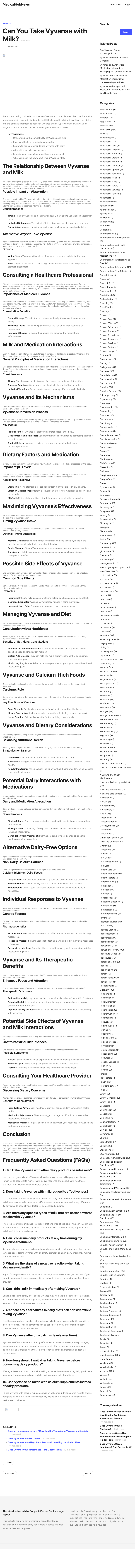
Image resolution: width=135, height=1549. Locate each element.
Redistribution (107, 1025)
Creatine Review (108, 391)
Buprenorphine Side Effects (113, 271)
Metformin (105, 703)
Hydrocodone (106, 575)
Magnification (106, 679)
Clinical (103, 315)
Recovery (104, 1021)
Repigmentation (108, 1050)
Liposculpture (106, 651)
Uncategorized (107, 1355)
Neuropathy (106, 805)
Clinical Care (106, 319)
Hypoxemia (105, 587)
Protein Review (107, 977)
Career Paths (106, 287)
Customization (107, 407)
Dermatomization (108, 443)
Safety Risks (106, 1102)
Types (103, 1347)
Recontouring (106, 1017)
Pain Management (109, 861)
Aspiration (105, 217)
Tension (104, 1291)
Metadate (104, 699)
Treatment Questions (110, 1331)
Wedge (103, 1375)
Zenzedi (104, 1391)
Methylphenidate (108, 715)
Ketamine (104, 635)
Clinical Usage (107, 351)
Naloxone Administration (112, 763)
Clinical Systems (108, 347)
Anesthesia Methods (110, 165)
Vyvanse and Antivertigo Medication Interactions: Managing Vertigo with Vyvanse (115, 68)
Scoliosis (104, 1114)
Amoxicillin (105, 129)
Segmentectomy (108, 1122)
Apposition (105, 205)
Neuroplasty (106, 809)
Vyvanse (7, 23)
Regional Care (107, 1037)
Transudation (106, 1327)
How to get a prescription (112, 567)
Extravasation (106, 519)
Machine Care (107, 671)
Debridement (106, 419)
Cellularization (107, 299)
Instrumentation (108, 615)
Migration (104, 735)
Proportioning (107, 969)
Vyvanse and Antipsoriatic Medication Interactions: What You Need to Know (115, 89)
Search (104, 24)
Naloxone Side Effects (111, 793)
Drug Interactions (108, 475)
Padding (104, 853)
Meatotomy (105, 691)
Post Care (105, 925)
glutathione (105, 551)
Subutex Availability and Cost (114, 1263)
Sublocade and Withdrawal (113, 1188)
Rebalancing (106, 993)
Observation (106, 817)
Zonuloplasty (106, 1395)
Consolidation (107, 375)
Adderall (104, 117)
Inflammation (106, 607)
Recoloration (106, 1005)
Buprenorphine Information (113, 267)
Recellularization (108, 1001)
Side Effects (106, 1142)
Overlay (103, 845)
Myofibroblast (107, 751)
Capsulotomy (106, 275)
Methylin (104, 711)
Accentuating (106, 113)
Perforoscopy (106, 897)
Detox (103, 451)
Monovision (105, 743)
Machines (104, 675)
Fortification (106, 535)
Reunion (104, 1065)
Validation (105, 1363)
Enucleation (106, 503)
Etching (103, 515)
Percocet (104, 893)
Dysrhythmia (106, 487)
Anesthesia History (109, 161)
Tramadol (104, 1319)
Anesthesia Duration (110, 149)
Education (105, 495)
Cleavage (104, 311)
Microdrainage (107, 723)
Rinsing (103, 1073)
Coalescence (106, 359)
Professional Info (108, 961)
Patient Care (106, 869)
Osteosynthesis (107, 825)
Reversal (104, 1069)
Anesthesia (105, 141)
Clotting (104, 355)
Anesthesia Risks (108, 177)
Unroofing (105, 1359)
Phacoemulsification (110, 901)
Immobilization (107, 591)
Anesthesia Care (108, 145)
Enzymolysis (106, 507)
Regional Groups (108, 1041)
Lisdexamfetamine (109, 659)
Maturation (105, 687)
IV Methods (105, 627)
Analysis (104, 133)
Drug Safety (106, 479)
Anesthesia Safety (109, 185)
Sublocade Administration (113, 1158)
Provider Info (106, 981)
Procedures (105, 957)
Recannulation (107, 997)
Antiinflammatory (108, 201)
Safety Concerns (108, 1097)
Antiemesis (105, 197)
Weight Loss (106, 1379)
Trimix (103, 1339)
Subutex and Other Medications (115, 1256)
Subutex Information (110, 1271)
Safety (103, 1094)
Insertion (104, 611)
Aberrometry (106, 109)
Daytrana (104, 415)
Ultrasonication (107, 1351)
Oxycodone (105, 849)
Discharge (105, 459)
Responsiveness (108, 1062)
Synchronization (108, 1287)
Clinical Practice (108, 331)
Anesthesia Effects (109, 153)
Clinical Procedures (109, 335)
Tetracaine (105, 1295)
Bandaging (105, 221)
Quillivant (104, 989)
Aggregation (106, 121)
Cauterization (106, 291)
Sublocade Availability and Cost (115, 1192)
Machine (104, 667)
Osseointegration (108, 821)
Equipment (105, 511)
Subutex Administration (111, 1245)
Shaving (104, 1137)
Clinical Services (108, 343)
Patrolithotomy (107, 881)
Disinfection (106, 463)
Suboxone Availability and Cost (115, 1229)
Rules (102, 1089)
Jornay (103, 631)
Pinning (103, 917)
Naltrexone (105, 797)
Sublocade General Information (115, 1199)
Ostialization (106, 833)
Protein (103, 973)
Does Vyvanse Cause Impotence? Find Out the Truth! (42, 1449)
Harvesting (105, 559)
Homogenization (108, 563)
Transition (105, 1323)
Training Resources (109, 1315)
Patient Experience (109, 873)
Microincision (106, 727)
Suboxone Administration (112, 1210)
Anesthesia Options (109, 169)
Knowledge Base (108, 639)
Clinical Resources (109, 339)
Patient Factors (107, 877)
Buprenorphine (107, 233)
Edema (103, 491)
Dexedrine (105, 455)
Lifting (103, 647)
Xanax (103, 1387)
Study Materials (107, 1154)
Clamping (104, 303)
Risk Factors (106, 1077)
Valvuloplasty (106, 1367)
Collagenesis (106, 367)
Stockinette (105, 1149)
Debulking (105, 423)
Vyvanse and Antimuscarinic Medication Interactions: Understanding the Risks (114, 79)
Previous (10, 1474)
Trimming (104, 1343)
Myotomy (104, 759)
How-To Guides (107, 571)
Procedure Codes (108, 953)
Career (103, 279)
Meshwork (105, 695)
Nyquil (103, 813)
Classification (106, 307)
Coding (103, 363)
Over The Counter (109, 841)
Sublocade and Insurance (112, 1169)
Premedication (107, 941)
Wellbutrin (105, 1383)
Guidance (104, 555)
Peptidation (105, 885)
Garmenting (106, 543)
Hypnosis (104, 579)
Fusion (103, 539)
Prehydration (106, 937)
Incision (103, 595)
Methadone (105, 707)
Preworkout (105, 945)
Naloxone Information (110, 789)
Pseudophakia (107, 985)
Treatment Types (108, 1335)
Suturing (104, 1279)
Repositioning (106, 1053)
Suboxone (105, 1206)
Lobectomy (105, 663)
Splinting (104, 1146)
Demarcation (106, 431)
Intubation (105, 619)
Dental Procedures (109, 435)
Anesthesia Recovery (110, 173)
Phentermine (106, 905)
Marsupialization (108, 683)
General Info (106, 547)
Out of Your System (109, 837)
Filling (103, 527)
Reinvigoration (107, 1045)
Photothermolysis (108, 913)
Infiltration (105, 603)
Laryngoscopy (107, 643)
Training (104, 1307)
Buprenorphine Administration (115, 237)
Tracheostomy (107, 1303)
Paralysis (104, 865)
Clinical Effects (107, 323)
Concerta (104, 371)
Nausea (103, 801)
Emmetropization (108, 499)
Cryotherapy (106, 399)
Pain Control (106, 857)
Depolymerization (108, 439)
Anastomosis (106, 137)
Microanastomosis (109, 719)
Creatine (104, 387)
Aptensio (104, 213)
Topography (106, 1299)
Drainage (104, 471)
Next (87, 1474)
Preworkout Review (109, 949)
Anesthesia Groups (109, 157)
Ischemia (104, 623)
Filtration (104, 531)
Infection (104, 599)
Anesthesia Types (109, 193)
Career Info (105, 283)
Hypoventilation (107, 583)
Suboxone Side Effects (111, 1240)
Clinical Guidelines (109, 327)
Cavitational (106, 295)
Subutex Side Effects (110, 1275)
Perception (105, 889)
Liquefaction (106, 655)
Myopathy (105, 755)
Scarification (106, 1109)
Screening (105, 1117)
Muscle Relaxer (107, 747)
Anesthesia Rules (108, 181)
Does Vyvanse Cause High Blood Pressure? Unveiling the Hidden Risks (115, 1436)
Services (104, 1129)
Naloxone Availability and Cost (115, 782)
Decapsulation (107, 427)
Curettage (105, 403)
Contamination (107, 379)
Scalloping (105, 1105)
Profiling (104, 965)
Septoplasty (106, 1126)
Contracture (106, 383)
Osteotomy (105, 829)
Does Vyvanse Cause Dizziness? (31, 1438)
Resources (105, 1057)
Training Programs (109, 1311)
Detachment (106, 447)
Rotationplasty (107, 1085)
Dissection (105, 467)
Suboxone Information (111, 1237)
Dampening (105, 411)
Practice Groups (108, 929)
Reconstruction (107, 1013)
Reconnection (107, 1009)
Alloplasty (105, 125)
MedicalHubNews (16, 4)
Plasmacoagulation (109, 921)
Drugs (103, 483)
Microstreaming (107, 731)
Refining (104, 1029)
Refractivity (105, 1033)
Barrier (103, 225)
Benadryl (104, 229)
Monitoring (105, 739)
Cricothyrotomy (107, 395)
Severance (105, 1134)
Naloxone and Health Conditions (116, 767)
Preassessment (107, 933)
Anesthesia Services (110, 189)
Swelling (104, 1283)
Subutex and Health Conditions (115, 1249)
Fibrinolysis (105, 523)
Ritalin (103, 1082)
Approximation (107, 209)
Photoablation (107, 909)
